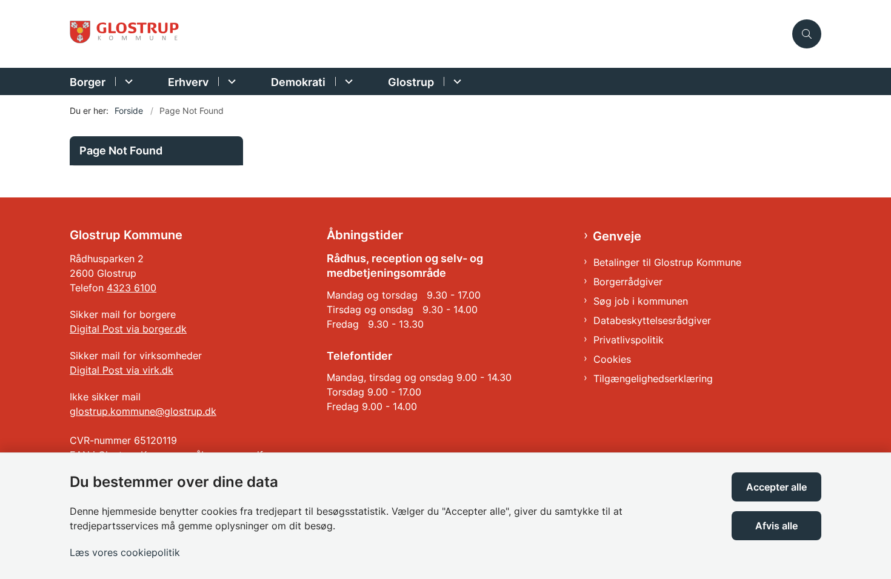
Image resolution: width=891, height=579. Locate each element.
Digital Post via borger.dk (128, 329)
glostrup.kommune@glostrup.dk (143, 411)
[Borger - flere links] (127, 81)
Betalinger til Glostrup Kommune (667, 262)
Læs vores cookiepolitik (125, 552)
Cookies (612, 359)
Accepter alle (776, 487)
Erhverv (188, 82)
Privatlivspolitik (628, 340)
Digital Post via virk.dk (121, 370)
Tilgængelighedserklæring (653, 378)
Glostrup (411, 82)
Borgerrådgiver (627, 282)
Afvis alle (776, 526)
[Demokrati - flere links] (347, 81)
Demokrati (298, 82)
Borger (87, 82)
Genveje (617, 236)
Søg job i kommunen (640, 301)
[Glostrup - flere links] (455, 81)
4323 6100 (131, 288)
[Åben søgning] (806, 33)
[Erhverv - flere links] (230, 81)
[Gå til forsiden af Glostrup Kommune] (427, 34)
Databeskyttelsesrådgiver (652, 320)
